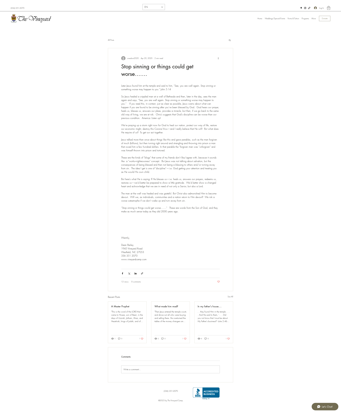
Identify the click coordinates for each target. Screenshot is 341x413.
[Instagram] (305, 8)
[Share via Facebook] (122, 273)
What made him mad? (166, 306)
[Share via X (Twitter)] (129, 273)
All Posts (111, 40)
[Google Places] (301, 8)
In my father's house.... (210, 306)
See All (230, 296)
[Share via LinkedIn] (135, 273)
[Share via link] (142, 273)
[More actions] (218, 58)
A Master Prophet (120, 306)
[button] (328, 8)
